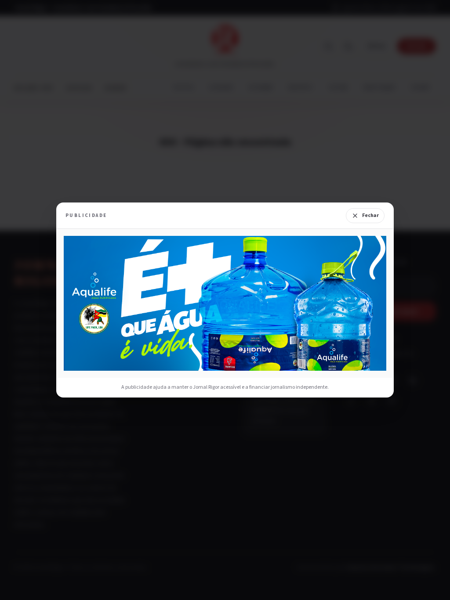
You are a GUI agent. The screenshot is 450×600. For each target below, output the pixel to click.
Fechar (370, 215)
